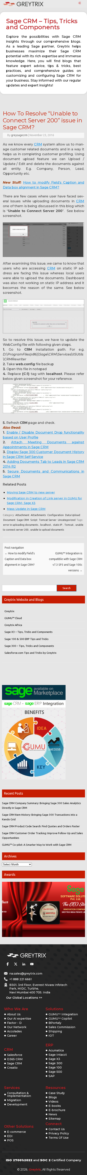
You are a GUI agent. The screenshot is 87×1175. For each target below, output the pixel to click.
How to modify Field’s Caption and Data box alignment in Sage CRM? (20, 559)
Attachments (38, 515)
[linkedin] (23, 964)
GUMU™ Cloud (13, 618)
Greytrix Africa (13, 625)
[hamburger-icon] (79, 3)
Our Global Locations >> (24, 997)
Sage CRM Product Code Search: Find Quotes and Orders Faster (41, 826)
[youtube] (31, 964)
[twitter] (15, 964)
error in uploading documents (20, 524)
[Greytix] (37, 955)
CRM (38, 144)
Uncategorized (66, 519)
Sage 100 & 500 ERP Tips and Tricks (26, 639)
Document (9, 519)
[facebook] (7, 964)
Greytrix (9, 611)
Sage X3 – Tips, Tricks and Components (28, 631)
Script (33, 519)
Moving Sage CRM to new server (31, 492)
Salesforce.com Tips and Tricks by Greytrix (30, 652)
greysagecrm (19, 135)
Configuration (55, 515)
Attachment (22, 515)
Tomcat (68, 524)
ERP (49, 1045)
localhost (45, 524)
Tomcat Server (47, 519)
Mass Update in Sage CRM (26, 509)
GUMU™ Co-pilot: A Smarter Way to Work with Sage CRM (36, 844)
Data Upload (72, 515)
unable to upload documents (47, 529)
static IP (57, 524)
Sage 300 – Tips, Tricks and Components (29, 645)
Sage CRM (23, 519)
